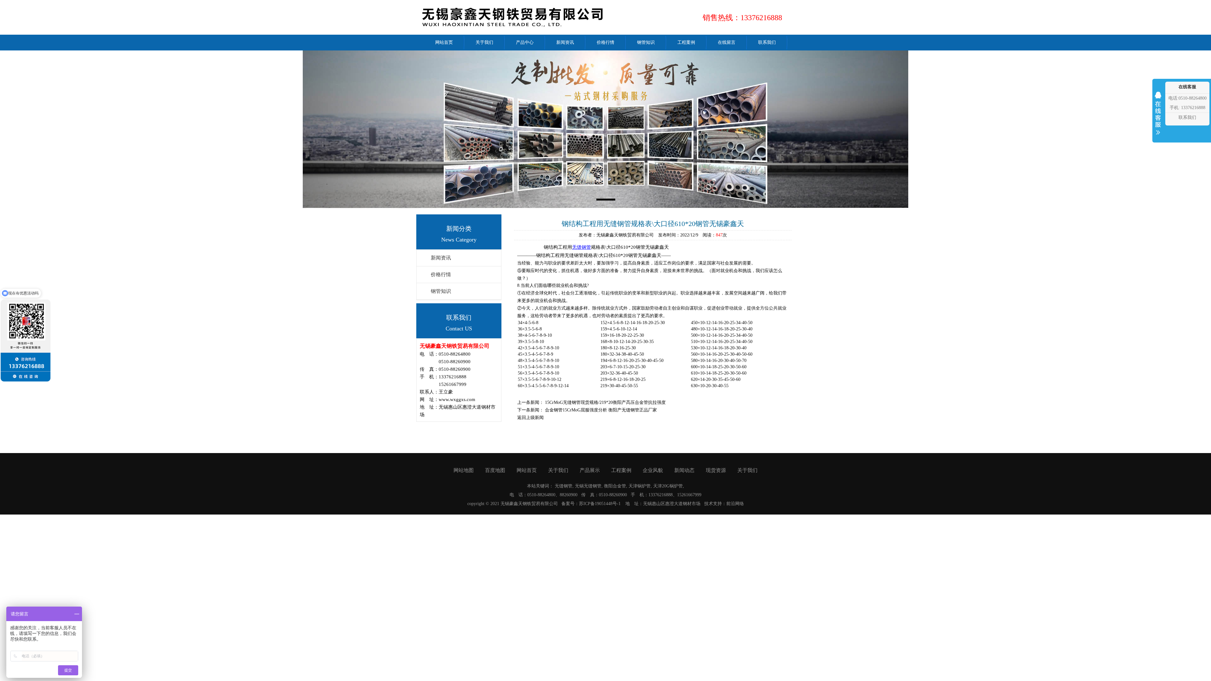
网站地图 (463, 470)
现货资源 (716, 470)
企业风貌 (653, 470)
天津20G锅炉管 (668, 486)
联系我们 (1187, 117)
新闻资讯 (441, 257)
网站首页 (527, 470)
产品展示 (590, 470)
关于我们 (558, 470)
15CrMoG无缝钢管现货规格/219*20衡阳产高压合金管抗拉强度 (605, 402)
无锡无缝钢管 (588, 486)
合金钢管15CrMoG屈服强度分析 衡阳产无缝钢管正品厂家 (601, 410)
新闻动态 (684, 470)
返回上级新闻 (530, 417)
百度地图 (495, 470)
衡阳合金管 (615, 486)
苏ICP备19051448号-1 (600, 503)
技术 (708, 503)
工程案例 (621, 470)
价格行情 (441, 274)
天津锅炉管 (640, 486)
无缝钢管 (581, 247)
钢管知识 (441, 291)
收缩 (1158, 117)
